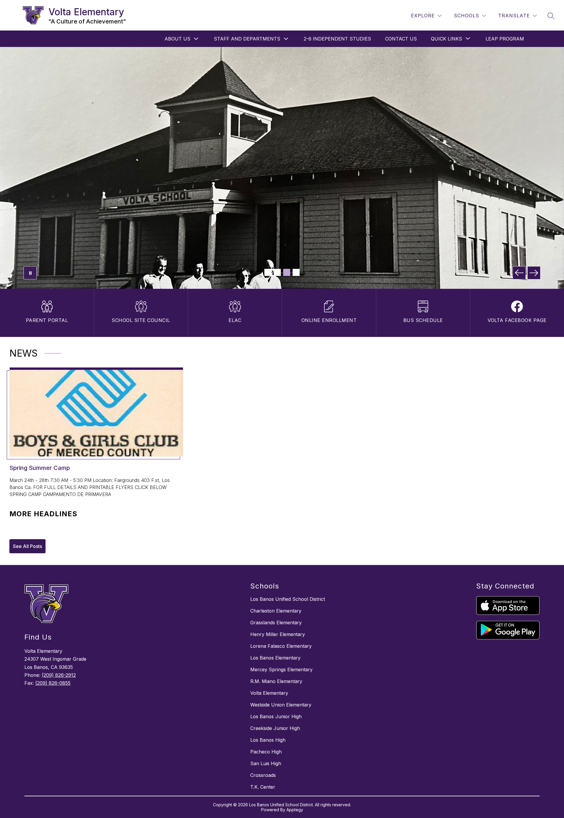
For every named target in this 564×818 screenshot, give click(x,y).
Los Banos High (268, 740)
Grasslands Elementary (276, 622)
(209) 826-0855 (52, 683)
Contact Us (401, 39)
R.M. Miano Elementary (276, 681)
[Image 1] (267, 272)
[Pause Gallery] (30, 272)
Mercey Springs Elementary (281, 669)
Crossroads (263, 775)
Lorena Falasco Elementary (281, 646)
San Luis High (265, 763)
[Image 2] (277, 272)
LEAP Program (505, 39)
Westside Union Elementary (280, 705)
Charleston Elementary (275, 611)
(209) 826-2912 (59, 675)
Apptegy (294, 809)
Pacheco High (266, 752)
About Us (177, 39)
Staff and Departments (247, 39)
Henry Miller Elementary (277, 634)
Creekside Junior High (275, 728)
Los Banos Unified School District (287, 599)
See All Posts (27, 546)
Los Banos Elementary (275, 658)
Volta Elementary (269, 693)
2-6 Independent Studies (337, 39)
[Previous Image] (519, 272)
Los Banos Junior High (276, 716)
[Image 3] (286, 272)
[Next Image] (533, 272)
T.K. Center (262, 787)
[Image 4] (296, 272)
